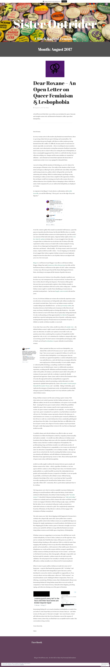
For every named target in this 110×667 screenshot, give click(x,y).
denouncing (61, 265)
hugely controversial (61, 291)
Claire (47, 108)
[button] (47, 599)
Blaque (35, 263)
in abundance (50, 341)
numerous (51, 265)
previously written (66, 305)
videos (56, 265)
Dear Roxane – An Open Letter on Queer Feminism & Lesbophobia (54, 92)
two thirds (63, 315)
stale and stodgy (70, 497)
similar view (70, 327)
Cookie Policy (22, 664)
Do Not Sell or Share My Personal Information (62, 658)
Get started (64, 1)
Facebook (37, 642)
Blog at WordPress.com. (41, 658)
